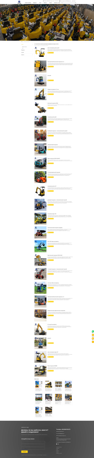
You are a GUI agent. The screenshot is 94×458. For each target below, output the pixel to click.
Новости (22, 54)
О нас (22, 44)
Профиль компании (24, 46)
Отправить (24, 451)
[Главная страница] (21, 2)
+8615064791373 (66, 429)
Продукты (57, 448)
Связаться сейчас (51, 52)
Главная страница (28, 2)
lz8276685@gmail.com (61, 433)
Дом (22, 41)
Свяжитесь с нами (57, 2)
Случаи (50, 2)
